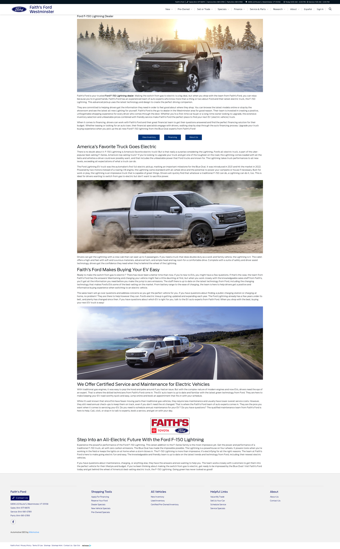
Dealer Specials (98, 504)
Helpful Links (219, 491)
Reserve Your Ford (99, 501)
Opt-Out (76, 545)
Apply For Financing (100, 497)
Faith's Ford (15, 545)
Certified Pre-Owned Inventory (164, 504)
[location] (246, 2)
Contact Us (21, 498)
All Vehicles (158, 491)
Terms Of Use (37, 545)
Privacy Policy (26, 545)
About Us (193, 137)
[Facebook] (13, 522)
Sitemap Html (57, 545)
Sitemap (47, 545)
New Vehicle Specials (100, 508)
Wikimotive (34, 532)
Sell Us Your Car (217, 501)
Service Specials (217, 508)
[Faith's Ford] (33, 9)
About (274, 491)
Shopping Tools (101, 491)
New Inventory (157, 497)
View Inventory (149, 137)
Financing (172, 137)
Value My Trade (217, 497)
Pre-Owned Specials (100, 512)
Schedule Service (218, 504)
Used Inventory (158, 501)
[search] (330, 9)
